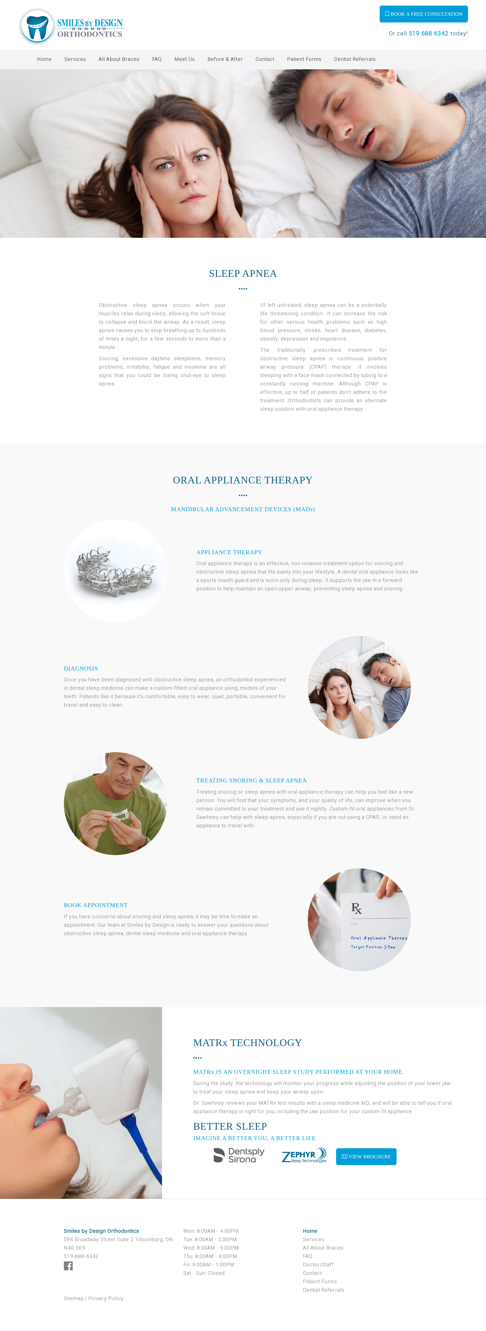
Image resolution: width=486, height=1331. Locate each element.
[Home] (72, 36)
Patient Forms (304, 59)
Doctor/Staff (318, 1265)
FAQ (157, 59)
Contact (265, 59)
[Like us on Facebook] (68, 1268)
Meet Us (184, 59)
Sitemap (74, 1298)
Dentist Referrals (355, 59)
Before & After (225, 59)
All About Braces (119, 59)
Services (75, 59)
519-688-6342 (81, 1256)
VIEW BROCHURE (369, 1156)
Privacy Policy (105, 1298)
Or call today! (428, 33)
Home (44, 59)
